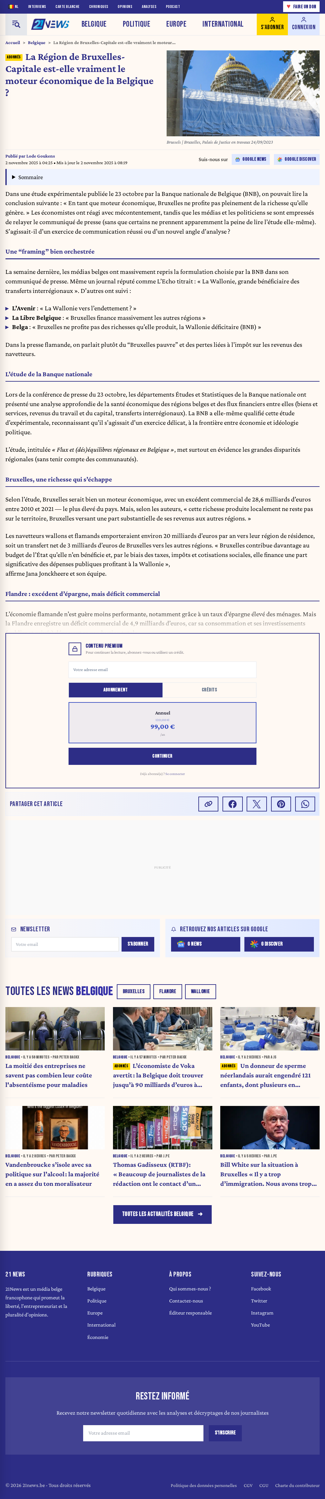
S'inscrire (225, 1433)
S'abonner (138, 944)
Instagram (262, 1313)
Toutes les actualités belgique (158, 1214)
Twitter (259, 1301)
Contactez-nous (186, 1301)
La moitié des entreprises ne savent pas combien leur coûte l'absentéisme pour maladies (48, 1075)
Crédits (209, 690)
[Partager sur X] (257, 804)
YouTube (260, 1325)
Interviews (37, 6)
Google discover (300, 159)
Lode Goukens (40, 155)
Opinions (125, 6)
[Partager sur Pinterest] (281, 804)
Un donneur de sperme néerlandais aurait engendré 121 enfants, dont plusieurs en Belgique (265, 1075)
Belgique (94, 24)
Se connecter (175, 774)
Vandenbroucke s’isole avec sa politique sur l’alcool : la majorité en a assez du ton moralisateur (52, 1174)
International (223, 24)
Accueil (12, 42)
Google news (254, 159)
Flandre (167, 991)
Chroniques (99, 6)
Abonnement (115, 690)
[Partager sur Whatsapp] (305, 804)
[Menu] (16, 24)
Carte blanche (68, 6)
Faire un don (301, 6)
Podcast (173, 6)
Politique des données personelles (204, 1485)
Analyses (149, 6)
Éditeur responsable (190, 1313)
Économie (97, 1337)
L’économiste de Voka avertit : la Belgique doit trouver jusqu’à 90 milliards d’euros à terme (158, 1075)
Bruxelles (134, 991)
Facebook (261, 1289)
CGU (264, 1485)
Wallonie (200, 991)
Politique (136, 24)
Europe (176, 24)
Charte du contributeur (297, 1485)
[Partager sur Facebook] (232, 804)
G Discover (272, 944)
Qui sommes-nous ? (190, 1289)
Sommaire (30, 177)
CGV (248, 1485)
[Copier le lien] (208, 804)
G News (195, 944)
